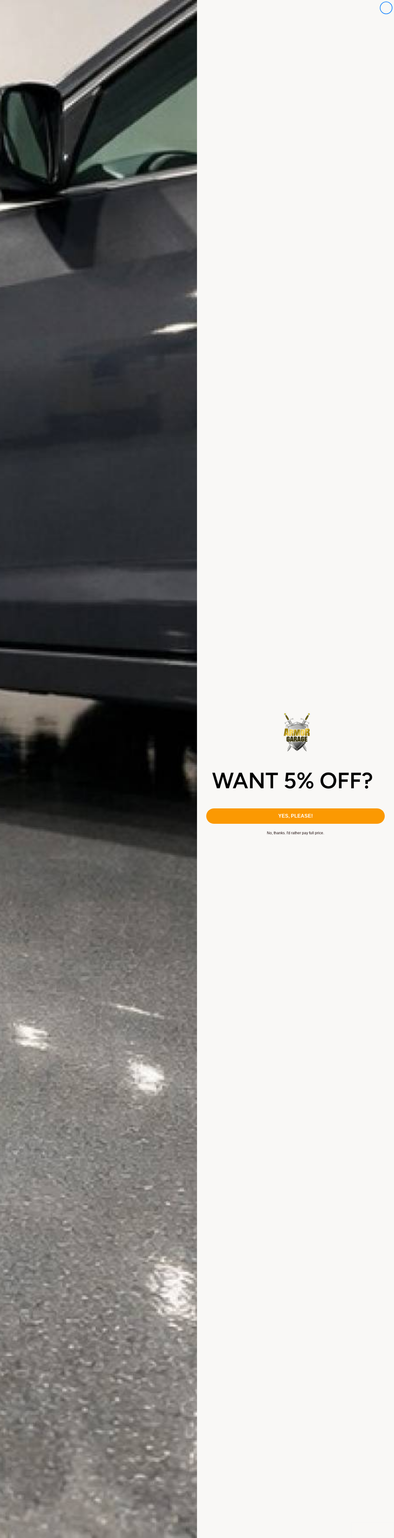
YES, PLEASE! (295, 816)
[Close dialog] (386, 7)
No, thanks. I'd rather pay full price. (295, 833)
